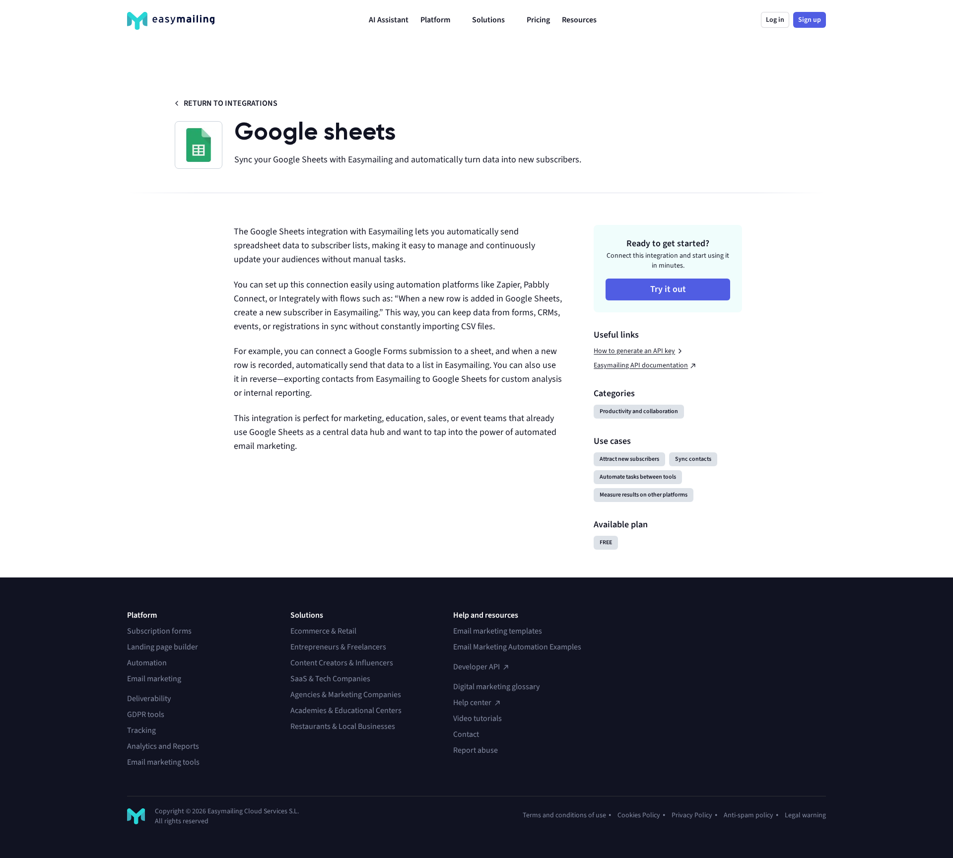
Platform (435, 19)
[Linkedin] (640, 631)
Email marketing (154, 678)
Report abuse (475, 750)
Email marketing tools (163, 762)
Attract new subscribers (629, 459)
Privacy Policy (692, 815)
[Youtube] (658, 631)
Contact (466, 734)
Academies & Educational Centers (346, 710)
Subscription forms (159, 631)
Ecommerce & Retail (323, 631)
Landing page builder (162, 647)
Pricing (538, 19)
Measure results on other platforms (643, 495)
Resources (579, 19)
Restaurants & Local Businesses (342, 726)
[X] (622, 631)
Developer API (476, 666)
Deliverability (149, 698)
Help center (472, 702)
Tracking (141, 730)
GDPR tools (145, 714)
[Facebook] (676, 631)
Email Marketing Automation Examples (517, 647)
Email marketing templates (497, 631)
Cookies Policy (638, 815)
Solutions (488, 19)
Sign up (809, 20)
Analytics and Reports (163, 746)
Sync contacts (693, 459)
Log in (775, 20)
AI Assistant (388, 19)
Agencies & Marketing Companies (345, 694)
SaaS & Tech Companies (330, 678)
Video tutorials (477, 718)
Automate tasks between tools (638, 477)
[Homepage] (170, 21)
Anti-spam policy (748, 815)
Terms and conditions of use (564, 815)
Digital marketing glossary (496, 686)
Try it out (668, 289)
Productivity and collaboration (639, 411)
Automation (147, 662)
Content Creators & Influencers (341, 662)
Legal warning (805, 815)
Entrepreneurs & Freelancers (338, 647)
